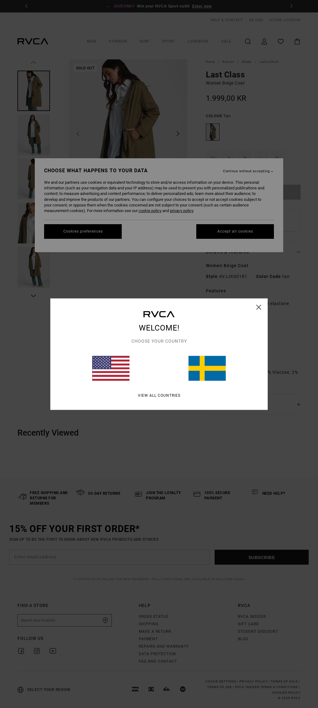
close (258, 306)
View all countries (159, 395)
